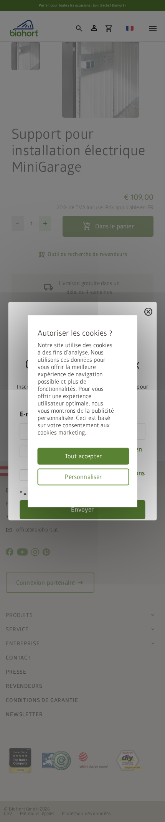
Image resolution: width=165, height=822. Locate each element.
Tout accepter (83, 456)
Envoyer (82, 510)
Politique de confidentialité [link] (126, 489)
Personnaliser (83, 477)
